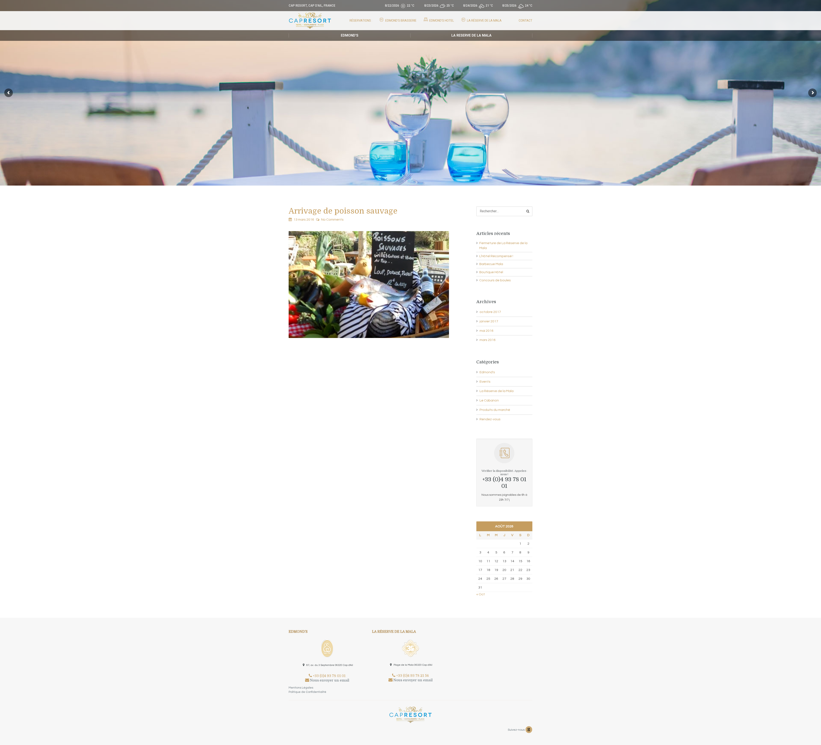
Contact (525, 20)
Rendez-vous (490, 419)
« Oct (480, 594)
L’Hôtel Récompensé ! (496, 256)
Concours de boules (495, 280)
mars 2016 (488, 340)
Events (485, 381)
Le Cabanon (489, 400)
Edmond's (487, 372)
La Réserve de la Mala (484, 20)
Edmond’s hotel (441, 20)
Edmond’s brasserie (400, 20)
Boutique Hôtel (491, 272)
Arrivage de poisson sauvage (343, 211)
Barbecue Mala (491, 264)
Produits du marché (495, 410)
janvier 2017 (489, 321)
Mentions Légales (301, 687)
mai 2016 (486, 330)
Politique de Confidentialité (307, 691)
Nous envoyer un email (329, 680)
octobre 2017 (490, 312)
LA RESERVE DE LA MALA (471, 35)
